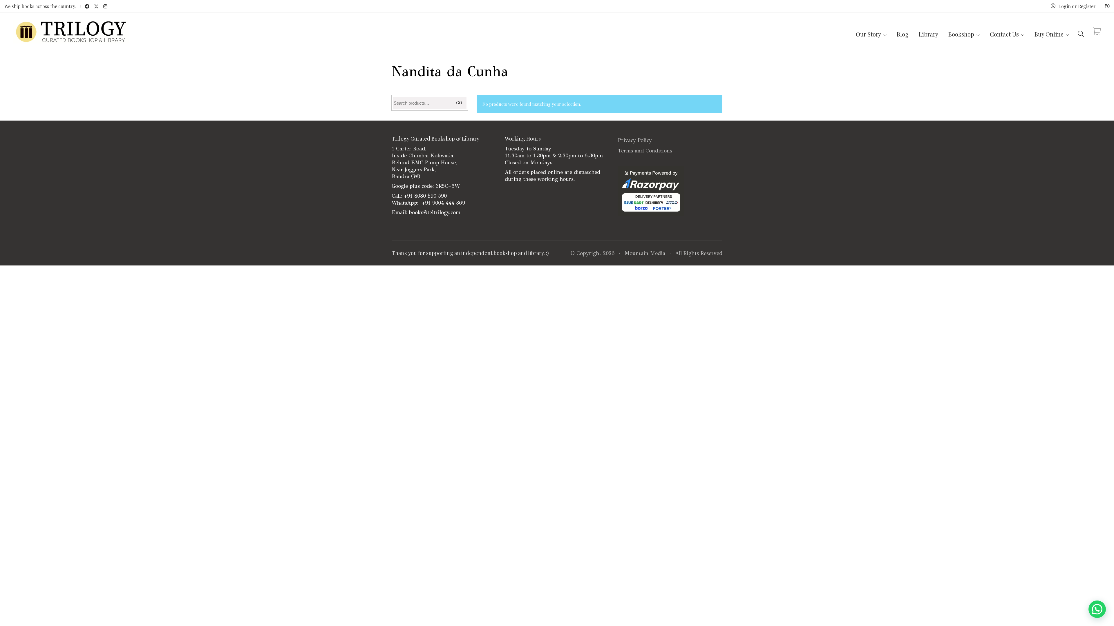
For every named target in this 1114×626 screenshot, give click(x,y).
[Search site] (1081, 32)
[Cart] (1097, 32)
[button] (1097, 609)
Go (459, 102)
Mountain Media (645, 253)
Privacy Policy (635, 140)
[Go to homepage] (71, 31)
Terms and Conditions (645, 151)
